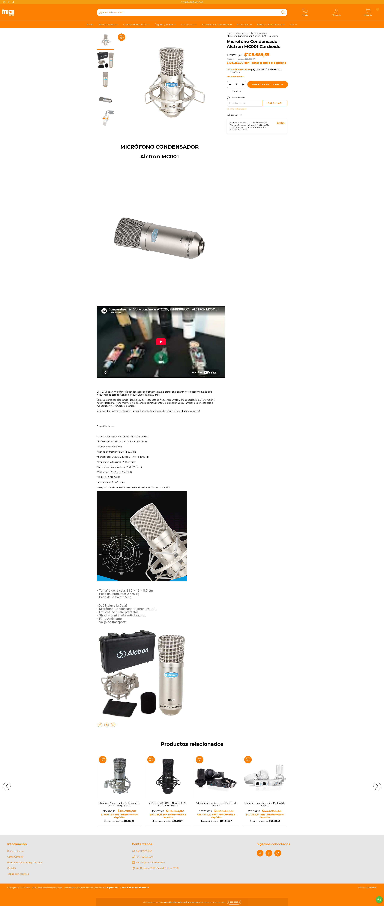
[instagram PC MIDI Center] (4, 2)
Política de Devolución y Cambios (24, 862)
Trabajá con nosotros (18, 874)
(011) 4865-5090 (144, 856)
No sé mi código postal (236, 109)
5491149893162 (144, 851)
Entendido (234, 902)
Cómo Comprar (15, 856)
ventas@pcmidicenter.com (150, 862)
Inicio (90, 24)
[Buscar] (283, 12)
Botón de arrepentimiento (135, 888)
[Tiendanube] (367, 888)
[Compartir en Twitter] (106, 726)
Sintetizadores (107, 24)
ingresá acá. (113, 888)
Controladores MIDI (135, 24)
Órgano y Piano (164, 24)
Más (292, 24)
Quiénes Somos (15, 851)
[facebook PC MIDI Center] (9, 2)
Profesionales (258, 33)
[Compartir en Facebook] (100, 726)
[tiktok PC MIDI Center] (13, 2)
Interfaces (243, 24)
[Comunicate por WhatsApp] (379, 899)
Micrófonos (188, 24)
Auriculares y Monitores (215, 24)
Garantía (11, 868)
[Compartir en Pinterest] (113, 726)
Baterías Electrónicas (270, 24)
